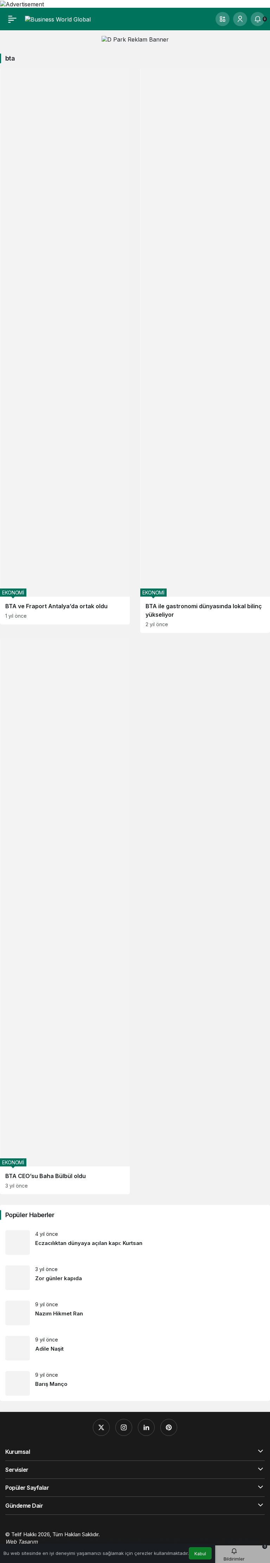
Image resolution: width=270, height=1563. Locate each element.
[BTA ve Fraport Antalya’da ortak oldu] (65, 346)
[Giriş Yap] (240, 19)
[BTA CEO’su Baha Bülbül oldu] (65, 916)
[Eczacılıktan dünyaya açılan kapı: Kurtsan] (135, 1242)
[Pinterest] (168, 1427)
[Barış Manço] (135, 1383)
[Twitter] (101, 1427)
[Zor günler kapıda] (135, 1277)
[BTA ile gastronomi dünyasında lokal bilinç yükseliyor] (205, 350)
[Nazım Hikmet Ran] (135, 1313)
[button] (223, 19)
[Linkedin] (146, 1427)
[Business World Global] (58, 18)
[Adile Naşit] (135, 1348)
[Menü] (12, 19)
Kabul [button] (200, 1553)
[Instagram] (123, 1427)
